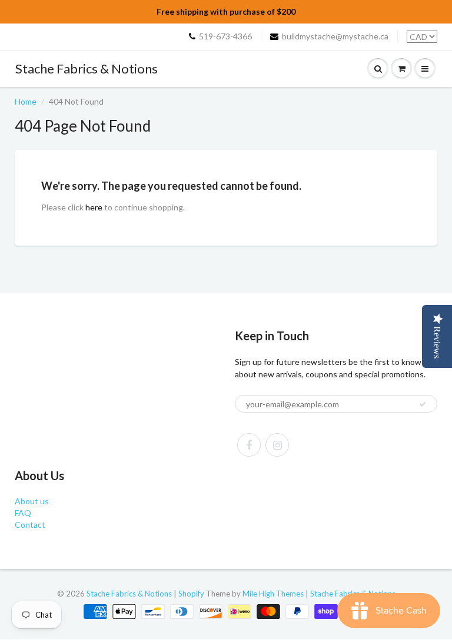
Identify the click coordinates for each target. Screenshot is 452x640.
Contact (30, 525)
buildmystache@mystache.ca (335, 36)
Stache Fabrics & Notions (86, 68)
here (93, 207)
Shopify (191, 593)
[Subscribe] (422, 404)
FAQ (23, 513)
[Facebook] (249, 445)
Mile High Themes (273, 593)
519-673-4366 (225, 36)
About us (32, 501)
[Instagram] (277, 445)
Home (25, 101)
